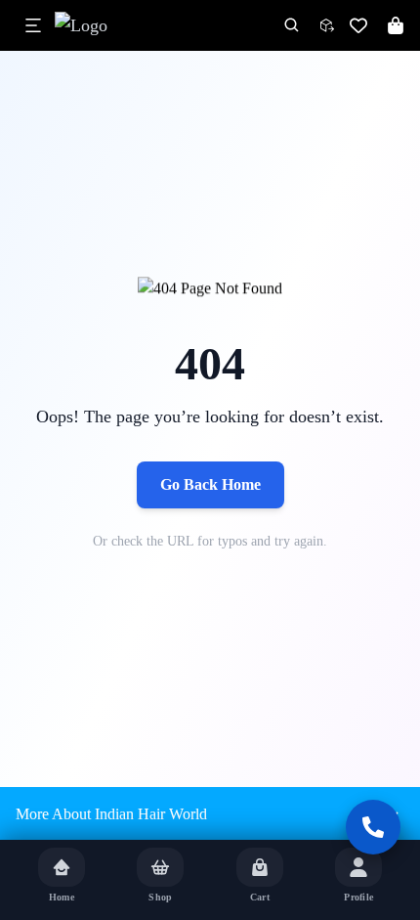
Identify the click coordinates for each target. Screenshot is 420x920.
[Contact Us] (373, 827)
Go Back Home (210, 484)
